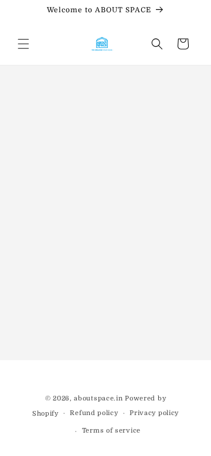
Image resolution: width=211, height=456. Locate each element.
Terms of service (111, 430)
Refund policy (94, 413)
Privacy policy (154, 413)
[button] (23, 44)
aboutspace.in (98, 398)
